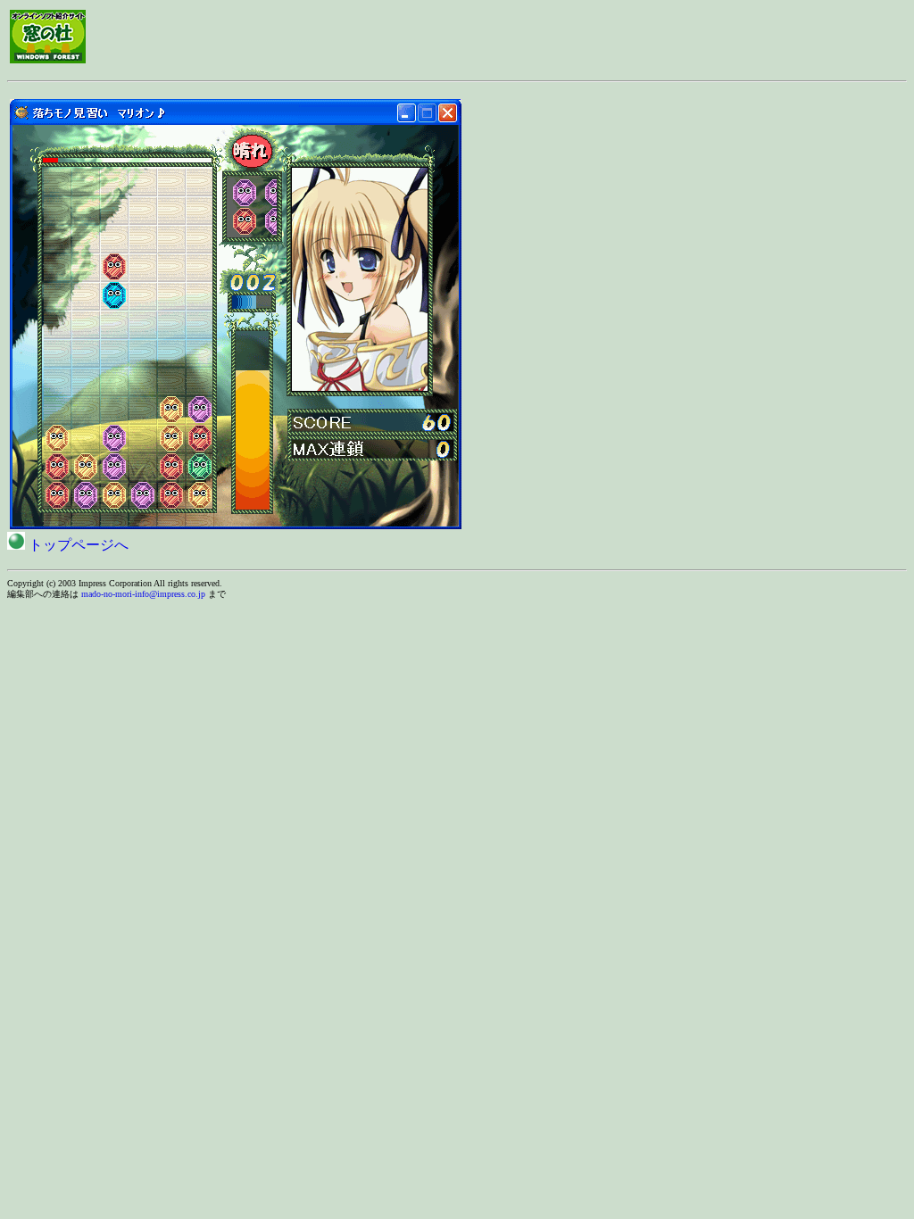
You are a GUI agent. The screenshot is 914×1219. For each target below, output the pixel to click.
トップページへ (77, 544)
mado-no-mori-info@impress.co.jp (143, 594)
